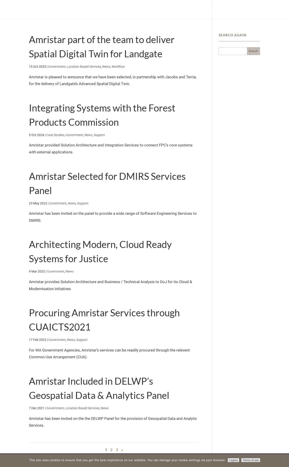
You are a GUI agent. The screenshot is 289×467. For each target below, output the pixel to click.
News (106, 66)
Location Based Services (84, 66)
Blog (248, 9)
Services (186, 9)
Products (165, 9)
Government (56, 66)
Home (146, 9)
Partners (207, 9)
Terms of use (251, 460)
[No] (283, 460)
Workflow (118, 66)
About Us (229, 9)
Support (99, 135)
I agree (233, 460)
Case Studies (55, 135)
